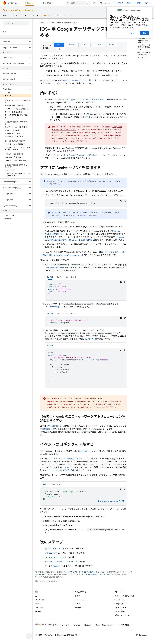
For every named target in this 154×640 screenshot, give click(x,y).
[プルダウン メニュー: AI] (26, 15)
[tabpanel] (86, 290)
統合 (86, 117)
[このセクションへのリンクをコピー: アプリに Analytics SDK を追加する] (103, 168)
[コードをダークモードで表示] (121, 201)
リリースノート (120, 607)
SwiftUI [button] (50, 277)
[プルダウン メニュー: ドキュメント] (38, 3)
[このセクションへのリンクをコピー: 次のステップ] (65, 542)
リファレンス (60, 15)
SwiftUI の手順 (91, 339)
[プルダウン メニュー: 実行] (50, 15)
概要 (4, 15)
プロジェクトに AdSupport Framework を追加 (73, 155)
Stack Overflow (120, 600)
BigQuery (57, 566)
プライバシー (49, 635)
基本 (12, 15)
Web (86, 45)
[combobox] (78, 3)
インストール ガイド (114, 181)
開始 (144, 33)
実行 (45, 15)
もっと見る (47, 3)
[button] (14, 41)
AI (23, 15)
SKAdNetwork (53, 426)
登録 (46, 429)
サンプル (72, 15)
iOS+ (59, 45)
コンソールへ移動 (134, 3)
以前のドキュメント (122, 615)
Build (33, 15)
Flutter (98, 45)
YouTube (78, 607)
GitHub (38, 611)
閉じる (132, 33)
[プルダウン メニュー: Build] (38, 15)
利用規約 (38, 635)
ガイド (37, 596)
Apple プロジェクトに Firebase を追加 (86, 99)
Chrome (76, 625)
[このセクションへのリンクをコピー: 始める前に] (61, 93)
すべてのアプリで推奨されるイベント (70, 459)
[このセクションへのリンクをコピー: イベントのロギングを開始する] (96, 444)
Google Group (119, 604)
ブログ (120, 3)
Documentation (12, 10)
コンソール (54, 557)
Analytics (29, 10)
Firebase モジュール (56, 268)
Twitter (77, 604)
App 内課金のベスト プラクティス (90, 407)
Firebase (43, 23)
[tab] (50, 277)
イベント (62, 80)
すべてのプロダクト (125, 625)
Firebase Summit (81, 600)
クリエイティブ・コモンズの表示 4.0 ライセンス (87, 572)
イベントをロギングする (62, 470)
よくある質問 (119, 611)
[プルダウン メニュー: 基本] (17, 15)
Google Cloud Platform (104, 625)
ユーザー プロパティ (79, 80)
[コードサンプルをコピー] (125, 201)
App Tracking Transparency (68, 255)
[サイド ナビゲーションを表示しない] (29, 635)
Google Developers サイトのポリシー (95, 574)
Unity (111, 45)
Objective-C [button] (70, 277)
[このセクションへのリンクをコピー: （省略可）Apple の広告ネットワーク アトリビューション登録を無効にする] (64, 420)
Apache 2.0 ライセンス (47, 574)
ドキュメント (30, 3)
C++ (60, 49)
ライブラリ (39, 607)
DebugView (50, 553)
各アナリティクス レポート (56, 549)
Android (72, 45)
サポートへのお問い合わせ (124, 596)
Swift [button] (59, 277)
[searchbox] (16, 23)
